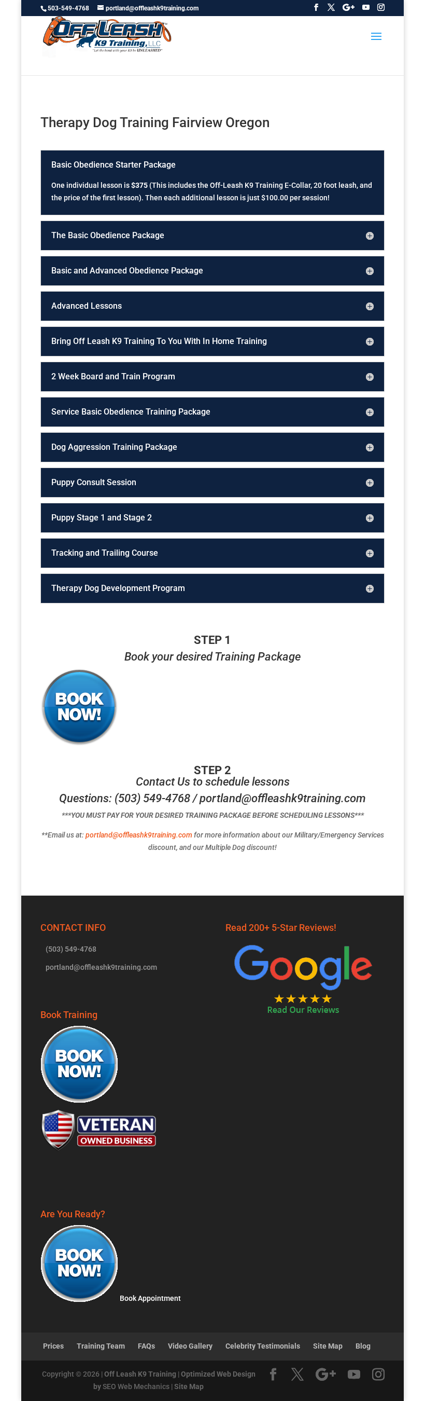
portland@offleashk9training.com (283, 798)
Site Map (328, 1346)
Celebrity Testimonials (262, 1346)
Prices (53, 1346)
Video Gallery (190, 1346)
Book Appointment (149, 1298)
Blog (363, 1346)
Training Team (101, 1346)
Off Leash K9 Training (140, 1374)
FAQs (146, 1346)
